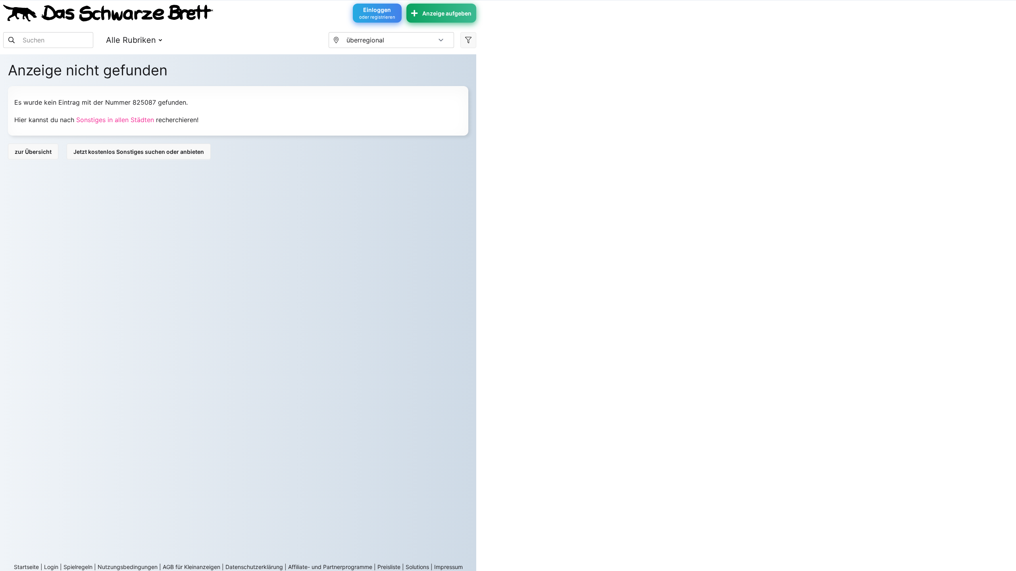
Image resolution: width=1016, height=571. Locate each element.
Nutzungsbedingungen (128, 566)
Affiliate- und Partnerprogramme (330, 566)
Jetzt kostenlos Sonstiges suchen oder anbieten (138, 151)
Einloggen (377, 13)
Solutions (417, 566)
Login (51, 566)
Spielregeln (78, 566)
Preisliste (388, 566)
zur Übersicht (33, 151)
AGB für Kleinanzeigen (191, 566)
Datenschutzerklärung (254, 566)
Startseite (26, 566)
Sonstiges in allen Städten (115, 120)
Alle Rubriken (131, 40)
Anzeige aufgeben (446, 13)
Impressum (448, 566)
